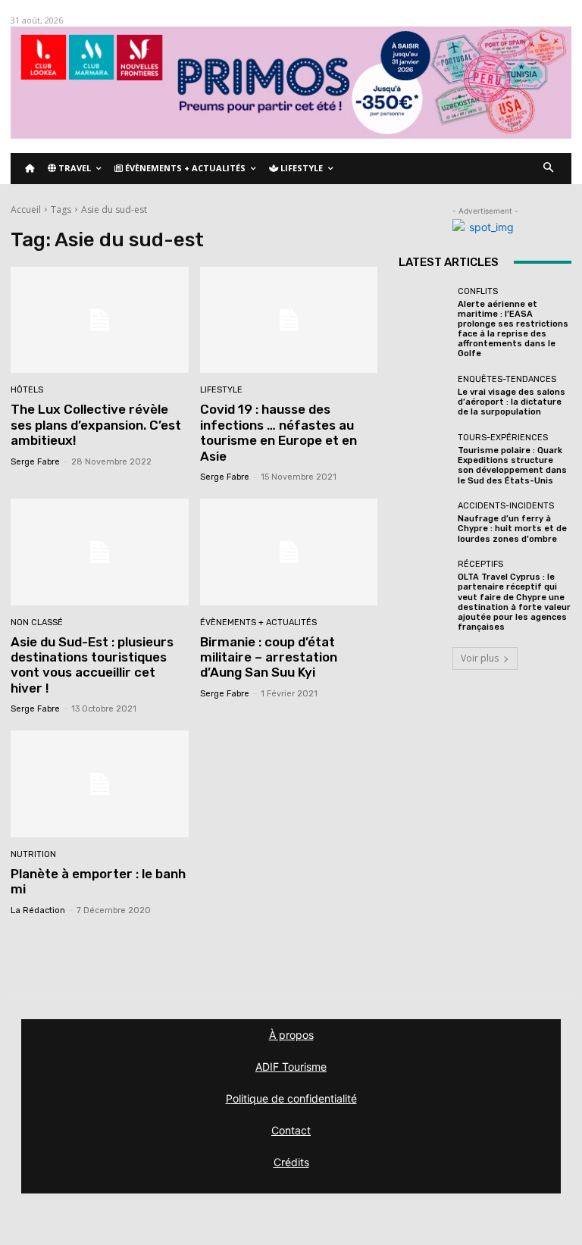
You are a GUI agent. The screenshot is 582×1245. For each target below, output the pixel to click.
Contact (291, 1130)
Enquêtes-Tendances (507, 379)
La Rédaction (38, 910)
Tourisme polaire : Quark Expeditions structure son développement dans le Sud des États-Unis (512, 466)
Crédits (291, 1162)
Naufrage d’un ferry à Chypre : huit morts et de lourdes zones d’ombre (512, 528)
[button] (549, 168)
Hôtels (27, 390)
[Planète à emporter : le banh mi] (100, 783)
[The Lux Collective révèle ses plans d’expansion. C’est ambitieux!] (100, 320)
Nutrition (33, 854)
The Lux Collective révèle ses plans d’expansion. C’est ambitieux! (96, 425)
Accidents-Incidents (506, 506)
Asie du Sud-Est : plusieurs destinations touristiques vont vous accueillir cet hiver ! (92, 665)
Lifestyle (221, 390)
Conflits (478, 291)
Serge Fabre (35, 462)
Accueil (26, 209)
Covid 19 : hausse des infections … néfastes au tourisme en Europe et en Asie (278, 432)
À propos (291, 1034)
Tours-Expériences (503, 437)
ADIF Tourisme (291, 1066)
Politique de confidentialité (291, 1098)
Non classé (37, 622)
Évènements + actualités (258, 622)
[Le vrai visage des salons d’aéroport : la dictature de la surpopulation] (424, 396)
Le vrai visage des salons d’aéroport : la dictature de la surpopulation (511, 402)
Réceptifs (480, 564)
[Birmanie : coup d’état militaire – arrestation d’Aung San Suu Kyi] (289, 552)
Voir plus (480, 658)
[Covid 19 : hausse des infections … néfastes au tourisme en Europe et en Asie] (289, 320)
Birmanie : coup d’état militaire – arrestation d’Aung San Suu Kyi (268, 657)
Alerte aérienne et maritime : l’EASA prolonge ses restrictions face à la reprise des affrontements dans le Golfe (513, 329)
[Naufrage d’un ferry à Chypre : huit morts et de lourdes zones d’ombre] (424, 523)
